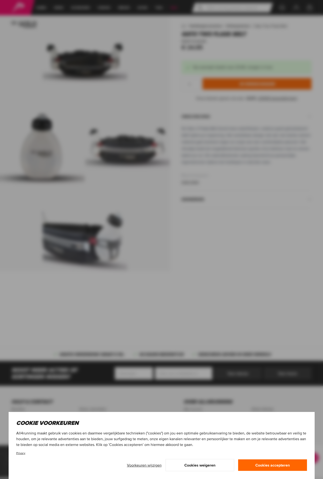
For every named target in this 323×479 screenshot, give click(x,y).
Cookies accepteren (272, 465)
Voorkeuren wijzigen (144, 465)
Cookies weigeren (199, 465)
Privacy (20, 453)
